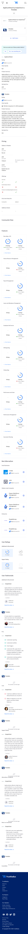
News (3, 889)
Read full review (8, 605)
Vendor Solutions (6, 905)
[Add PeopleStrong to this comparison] (23, 520)
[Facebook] (7, 914)
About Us (4, 884)
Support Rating (5, 559)
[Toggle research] (7, 2)
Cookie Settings (5, 926)
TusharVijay (11, 622)
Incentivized (7, 597)
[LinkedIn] (14, 914)
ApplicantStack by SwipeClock (16, 19)
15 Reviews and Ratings (12, 21)
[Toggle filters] (2, 2)
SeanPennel (11, 707)
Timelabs (10, 29)
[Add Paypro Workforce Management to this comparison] (23, 495)
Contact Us (4, 890)
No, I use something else (15, 51)
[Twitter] (10, 914)
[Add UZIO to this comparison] (23, 482)
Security (4, 919)
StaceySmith (11, 664)
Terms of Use (5, 918)
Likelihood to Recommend (8, 546)
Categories (4, 897)
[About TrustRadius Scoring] (3, 63)
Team (3, 885)
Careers (4, 887)
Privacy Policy (5, 921)
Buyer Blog (4, 898)
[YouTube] (4, 914)
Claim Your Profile (6, 907)
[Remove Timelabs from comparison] (25, 28)
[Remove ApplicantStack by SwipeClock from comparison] (25, 19)
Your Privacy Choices (7, 923)
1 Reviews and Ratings (12, 30)
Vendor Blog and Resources (8, 908)
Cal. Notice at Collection (8, 924)
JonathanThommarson (13, 756)
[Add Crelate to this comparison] (23, 472)
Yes (5, 51)
